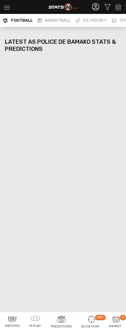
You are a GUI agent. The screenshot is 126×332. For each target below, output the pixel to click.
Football (22, 20)
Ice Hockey (95, 20)
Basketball (57, 20)
